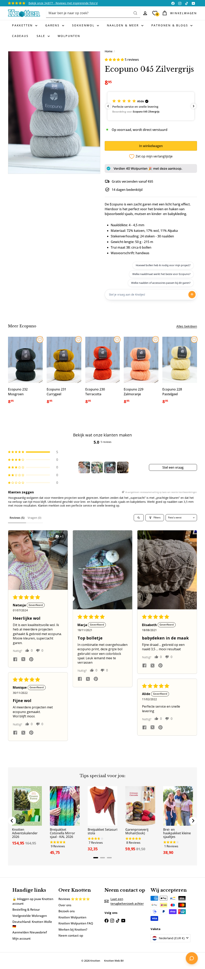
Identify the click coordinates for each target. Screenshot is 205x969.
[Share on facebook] (15, 659)
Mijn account (21, 938)
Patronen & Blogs (170, 25)
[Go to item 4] (123, 467)
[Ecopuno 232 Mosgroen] (25, 372)
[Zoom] (54, 112)
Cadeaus (20, 36)
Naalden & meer (123, 25)
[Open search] (139, 517)
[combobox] (93, 13)
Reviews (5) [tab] (17, 518)
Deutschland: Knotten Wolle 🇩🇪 (32, 924)
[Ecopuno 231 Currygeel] (64, 372)
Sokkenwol (84, 25)
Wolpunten (69, 36)
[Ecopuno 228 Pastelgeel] (179, 372)
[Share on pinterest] (31, 659)
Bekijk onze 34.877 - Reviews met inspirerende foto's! (63, 3)
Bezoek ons (66, 911)
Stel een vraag (173, 467)
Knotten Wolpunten (72, 917)
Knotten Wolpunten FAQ (75, 923)
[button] (115, 59)
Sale (42, 36)
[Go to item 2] (97, 467)
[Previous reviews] (108, 106)
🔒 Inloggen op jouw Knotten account (32, 901)
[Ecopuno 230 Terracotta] (102, 372)
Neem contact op (70, 935)
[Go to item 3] (110, 467)
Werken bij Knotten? (72, 929)
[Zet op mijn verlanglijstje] (40, 339)
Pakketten (23, 25)
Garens (53, 25)
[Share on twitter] (23, 659)
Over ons (64, 905)
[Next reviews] (193, 106)
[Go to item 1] (84, 467)
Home (109, 51)
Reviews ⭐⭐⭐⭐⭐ (74, 899)
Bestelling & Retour (26, 909)
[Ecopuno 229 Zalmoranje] (141, 372)
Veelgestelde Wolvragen (29, 916)
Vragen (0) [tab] (34, 518)
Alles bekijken (186, 326)
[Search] (135, 13)
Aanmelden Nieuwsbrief (29, 932)
